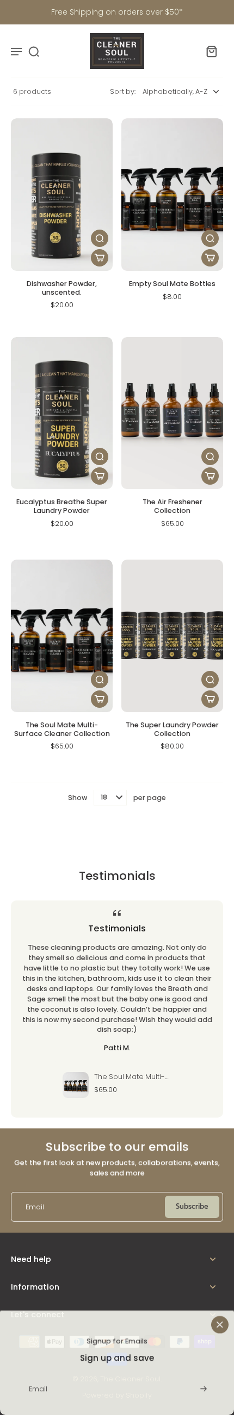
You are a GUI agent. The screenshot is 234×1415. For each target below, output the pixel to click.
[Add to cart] (99, 257)
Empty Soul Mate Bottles (172, 283)
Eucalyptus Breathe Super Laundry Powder (61, 506)
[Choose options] (210, 257)
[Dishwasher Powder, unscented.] (62, 194)
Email (35, 1206)
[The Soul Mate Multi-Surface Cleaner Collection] (62, 636)
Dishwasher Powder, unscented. (62, 288)
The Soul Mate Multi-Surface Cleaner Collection (62, 729)
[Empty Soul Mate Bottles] (172, 194)
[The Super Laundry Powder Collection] (172, 636)
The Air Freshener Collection (172, 506)
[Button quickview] (99, 238)
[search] (34, 51)
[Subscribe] (202, 1385)
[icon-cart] (211, 51)
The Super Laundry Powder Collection (172, 729)
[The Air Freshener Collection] (172, 413)
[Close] (220, 1321)
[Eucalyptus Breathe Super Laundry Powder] (62, 413)
